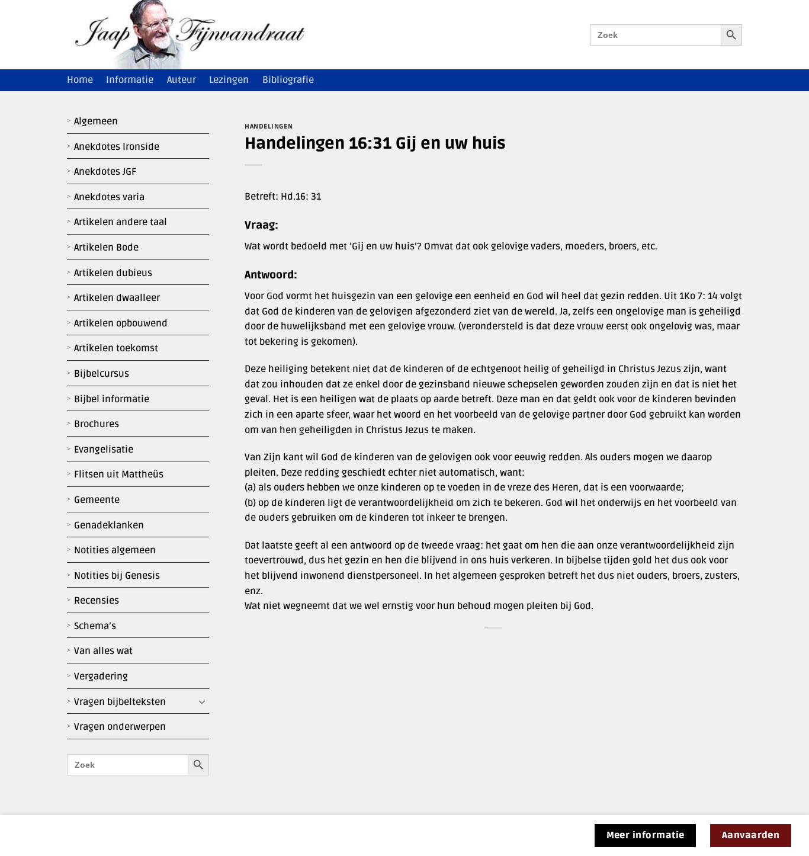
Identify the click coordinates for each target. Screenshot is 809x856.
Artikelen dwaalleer (117, 298)
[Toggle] (202, 702)
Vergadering (101, 676)
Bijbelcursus (101, 374)
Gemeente (97, 500)
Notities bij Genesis (117, 576)
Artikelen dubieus (113, 273)
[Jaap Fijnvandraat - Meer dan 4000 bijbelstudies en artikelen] (198, 34)
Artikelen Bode (106, 248)
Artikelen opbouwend (121, 323)
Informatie (129, 80)
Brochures (96, 424)
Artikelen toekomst (116, 348)
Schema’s (95, 626)
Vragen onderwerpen (120, 727)
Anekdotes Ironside (116, 147)
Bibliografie (288, 80)
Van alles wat (103, 651)
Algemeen (96, 121)
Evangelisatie (103, 450)
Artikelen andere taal (120, 222)
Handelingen (269, 126)
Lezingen (229, 80)
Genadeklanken (109, 525)
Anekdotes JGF (105, 172)
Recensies (96, 601)
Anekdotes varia (109, 197)
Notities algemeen (115, 550)
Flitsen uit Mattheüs (118, 474)
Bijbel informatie (111, 399)
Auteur (181, 80)
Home (80, 80)
